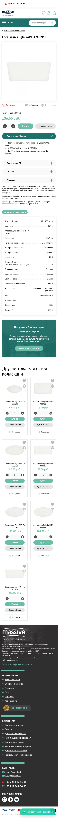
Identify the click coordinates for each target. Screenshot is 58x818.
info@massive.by (13, 775)
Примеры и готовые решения (18, 755)
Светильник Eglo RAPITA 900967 (43, 464)
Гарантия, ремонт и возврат (18, 738)
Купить (25, 126)
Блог (7, 692)
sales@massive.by (13, 772)
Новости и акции (12, 679)
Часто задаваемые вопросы (18, 746)
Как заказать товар (14, 725)
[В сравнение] (24, 386)
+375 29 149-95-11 (16, 3)
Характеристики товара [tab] (15, 212)
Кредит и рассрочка (14, 742)
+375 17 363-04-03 (15, 786)
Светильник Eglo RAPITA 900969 (15, 588)
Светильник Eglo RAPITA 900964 (15, 526)
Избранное (33, 105)
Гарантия (11, 180)
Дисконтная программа (16, 751)
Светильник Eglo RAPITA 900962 (15, 402)
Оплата (10, 171)
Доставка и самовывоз (15, 733)
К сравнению (50, 105)
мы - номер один (19, 708)
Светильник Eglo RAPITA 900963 (15, 464)
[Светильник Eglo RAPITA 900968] (29, 71)
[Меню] (4, 22)
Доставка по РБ (14, 163)
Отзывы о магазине (14, 684)
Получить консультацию (29, 348)
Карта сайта (11, 701)
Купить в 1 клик (45, 126)
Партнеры (9, 697)
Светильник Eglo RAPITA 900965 (43, 526)
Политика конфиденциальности (17, 664)
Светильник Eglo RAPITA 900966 (43, 402)
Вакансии (9, 688)
